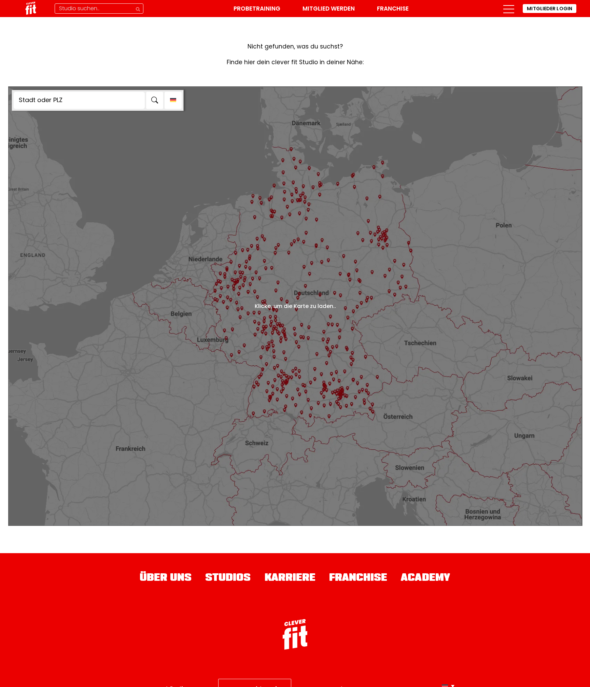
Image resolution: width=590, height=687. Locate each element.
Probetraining (257, 8)
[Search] (154, 100)
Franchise (393, 8)
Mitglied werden (329, 8)
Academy (425, 578)
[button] (509, 8)
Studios (228, 578)
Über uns (166, 578)
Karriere (290, 578)
